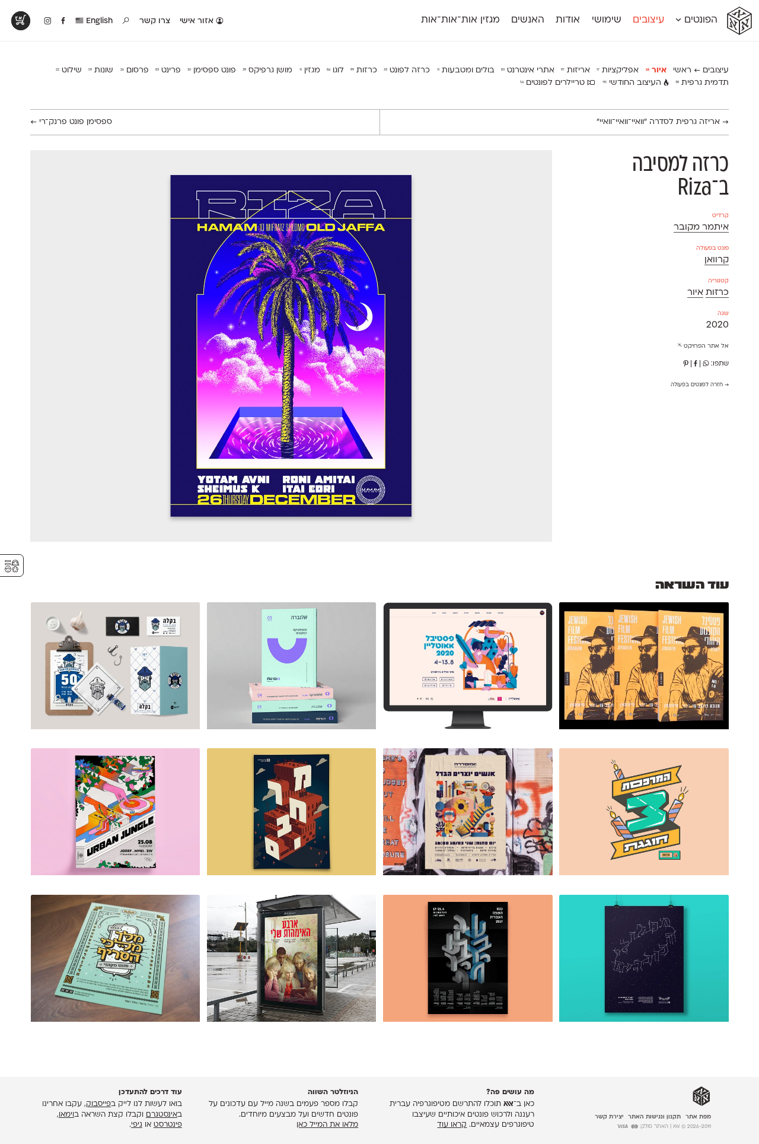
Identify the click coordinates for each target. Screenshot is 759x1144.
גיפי (136, 1125)
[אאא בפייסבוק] (63, 21)
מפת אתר (698, 1117)
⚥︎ (12, 566)
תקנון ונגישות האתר (654, 1117)
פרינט (168, 70)
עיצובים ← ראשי (701, 70)
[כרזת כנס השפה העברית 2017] (467, 961)
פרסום (134, 70)
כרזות (363, 70)
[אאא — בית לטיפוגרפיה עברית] (701, 1096)
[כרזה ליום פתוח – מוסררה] (467, 814)
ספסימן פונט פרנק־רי (71, 122)
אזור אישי (198, 21)
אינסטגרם (161, 1114)
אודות (568, 20)
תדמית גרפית (702, 83)
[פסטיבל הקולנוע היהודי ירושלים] (643, 668)
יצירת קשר (609, 1117)
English (98, 21)
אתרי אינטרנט (527, 70)
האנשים (527, 20)
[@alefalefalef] (48, 21)
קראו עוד (452, 1125)
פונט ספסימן (211, 70)
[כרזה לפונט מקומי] (115, 961)
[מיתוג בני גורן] (291, 668)
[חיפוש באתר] (126, 21)
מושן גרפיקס (267, 70)
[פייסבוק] (695, 364)
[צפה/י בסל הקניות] (20, 20)
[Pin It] (685, 364)
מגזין (309, 70)
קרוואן (716, 260)
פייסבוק (98, 1104)
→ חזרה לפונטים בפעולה (700, 385)
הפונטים (699, 20)
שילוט (69, 70)
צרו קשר (154, 21)
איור (656, 70)
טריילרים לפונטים (553, 83)
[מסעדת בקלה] (115, 668)
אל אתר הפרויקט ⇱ (703, 346)
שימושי (606, 20)
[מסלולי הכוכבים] (643, 961)
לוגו (335, 70)
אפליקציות (618, 70)
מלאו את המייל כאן (327, 1125)
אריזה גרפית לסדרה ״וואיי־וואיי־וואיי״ (663, 122)
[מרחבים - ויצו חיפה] (291, 814)
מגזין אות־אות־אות (460, 20)
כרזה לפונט (407, 70)
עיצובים (648, 20)
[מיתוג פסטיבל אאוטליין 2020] (467, 668)
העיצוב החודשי (633, 83)
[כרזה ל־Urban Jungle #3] (115, 814)
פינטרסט (168, 1125)
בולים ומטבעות (466, 70)
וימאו (66, 1114)
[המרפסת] (643, 814)
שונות (100, 70)
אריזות (575, 70)
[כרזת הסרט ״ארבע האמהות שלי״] (291, 961)
